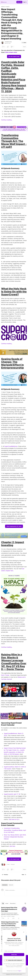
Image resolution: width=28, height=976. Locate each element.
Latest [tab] (6, 903)
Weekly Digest (5, 6)
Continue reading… (7, 120)
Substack (8, 974)
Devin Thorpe (5, 675)
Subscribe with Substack (15, 960)
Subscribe (19, 2)
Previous (6, 874)
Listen (24, 42)
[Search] (25, 903)
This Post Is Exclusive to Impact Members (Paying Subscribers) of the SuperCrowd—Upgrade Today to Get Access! (9, 913)
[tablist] (7, 884)
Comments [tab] (4, 885)
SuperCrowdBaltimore (10, 446)
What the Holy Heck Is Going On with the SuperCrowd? (14, 291)
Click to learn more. (11, 52)
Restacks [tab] (11, 885)
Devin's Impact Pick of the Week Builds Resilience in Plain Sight (9, 909)
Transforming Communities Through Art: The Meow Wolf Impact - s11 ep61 (14, 141)
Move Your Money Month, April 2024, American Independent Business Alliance (15, 837)
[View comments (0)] (7, 46)
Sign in (25, 2)
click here (12, 846)
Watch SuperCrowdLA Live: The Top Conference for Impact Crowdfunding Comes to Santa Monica (10, 923)
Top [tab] (3, 903)
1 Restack (12, 864)
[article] (14, 913)
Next (23, 874)
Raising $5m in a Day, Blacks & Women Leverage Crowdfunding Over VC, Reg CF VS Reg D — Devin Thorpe (13, 662)
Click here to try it (14, 819)
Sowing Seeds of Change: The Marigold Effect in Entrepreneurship (12, 363)
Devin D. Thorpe (11, 916)
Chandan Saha (8, 41)
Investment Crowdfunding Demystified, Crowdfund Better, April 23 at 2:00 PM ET (15, 830)
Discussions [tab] (12, 903)
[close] (23, 932)
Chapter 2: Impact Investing (12, 544)
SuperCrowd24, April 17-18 (12, 794)
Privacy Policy (19, 966)
